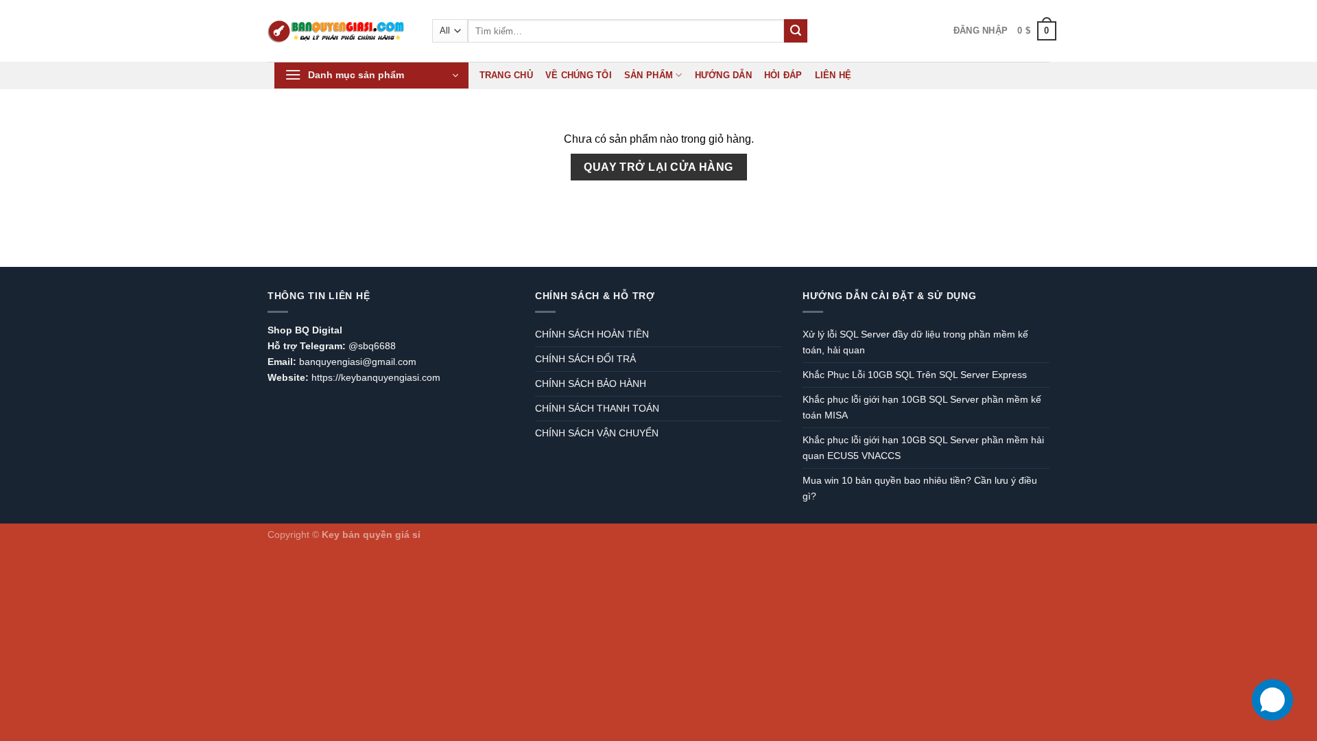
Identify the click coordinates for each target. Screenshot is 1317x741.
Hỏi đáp (783, 75)
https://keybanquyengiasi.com (375, 377)
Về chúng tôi (578, 75)
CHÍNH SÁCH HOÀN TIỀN (592, 334)
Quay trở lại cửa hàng (658, 167)
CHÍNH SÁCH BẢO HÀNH (590, 383)
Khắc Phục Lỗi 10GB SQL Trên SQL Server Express (915, 374)
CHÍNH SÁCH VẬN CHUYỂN (596, 432)
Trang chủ (506, 75)
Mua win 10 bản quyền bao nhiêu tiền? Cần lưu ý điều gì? (920, 488)
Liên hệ (833, 75)
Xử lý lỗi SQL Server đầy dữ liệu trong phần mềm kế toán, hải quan (915, 342)
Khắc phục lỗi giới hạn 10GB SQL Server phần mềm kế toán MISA (922, 407)
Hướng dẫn (723, 75)
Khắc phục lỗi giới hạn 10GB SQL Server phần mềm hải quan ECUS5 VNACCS (923, 447)
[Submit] (795, 31)
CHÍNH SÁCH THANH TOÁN (597, 408)
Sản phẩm (648, 75)
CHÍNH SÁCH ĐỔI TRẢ (585, 358)
